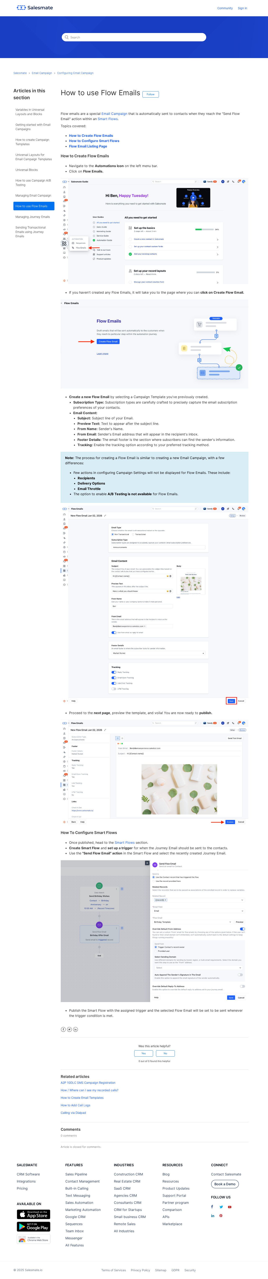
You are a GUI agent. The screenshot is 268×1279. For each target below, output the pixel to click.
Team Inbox (74, 1231)
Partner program (175, 1202)
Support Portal (174, 1195)
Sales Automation (79, 1202)
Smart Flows (108, 119)
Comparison (172, 1210)
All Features (74, 1245)
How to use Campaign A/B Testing (33, 183)
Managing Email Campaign (33, 195)
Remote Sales (124, 1224)
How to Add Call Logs (75, 1105)
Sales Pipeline (76, 1174)
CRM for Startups (128, 1210)
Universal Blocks (26, 169)
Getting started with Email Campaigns (32, 127)
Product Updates (175, 1188)
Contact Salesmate (226, 1174)
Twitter (69, 1029)
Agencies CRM (125, 1195)
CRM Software (28, 1174)
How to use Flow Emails (31, 206)
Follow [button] (151, 94)
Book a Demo (225, 1184)
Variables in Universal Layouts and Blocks (29, 112)
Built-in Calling (76, 1188)
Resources (170, 1181)
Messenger (73, 1238)
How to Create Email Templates (82, 1097)
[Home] (35, 8)
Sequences (73, 1224)
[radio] (143, 1053)
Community (225, 8)
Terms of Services (113, 1270)
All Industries (124, 1231)
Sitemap (160, 1270)
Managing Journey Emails (32, 216)
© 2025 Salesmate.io (27, 1270)
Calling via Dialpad (73, 1112)
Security (190, 1270)
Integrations (26, 1181)
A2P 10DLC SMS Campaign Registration (88, 1082)
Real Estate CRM (127, 1181)
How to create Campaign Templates (32, 142)
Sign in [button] (242, 8)
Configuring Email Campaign (75, 73)
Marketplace (172, 1224)
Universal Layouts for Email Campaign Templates (33, 157)
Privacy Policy (140, 1270)
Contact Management (82, 1181)
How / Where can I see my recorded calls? (89, 1090)
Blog (166, 1174)
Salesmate (20, 73)
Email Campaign (42, 73)
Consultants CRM (127, 1202)
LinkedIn (75, 1029)
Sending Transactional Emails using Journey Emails (30, 232)
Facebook (63, 1029)
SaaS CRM (122, 1188)
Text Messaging (77, 1195)
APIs (165, 1217)
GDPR (175, 1270)
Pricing (22, 1188)
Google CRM (75, 1217)
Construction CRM (128, 1174)
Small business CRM (130, 1217)
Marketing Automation (83, 1210)
